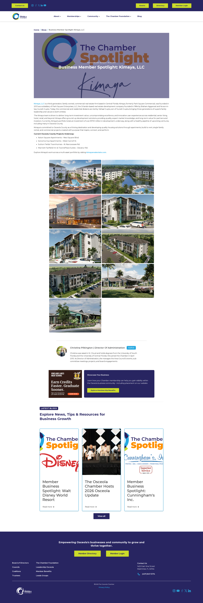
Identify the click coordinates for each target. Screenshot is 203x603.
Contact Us (19, 6)
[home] (19, 16)
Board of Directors (20, 563)
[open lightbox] (75, 177)
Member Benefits (43, 571)
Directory (160, 6)
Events (142, 6)
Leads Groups (42, 576)
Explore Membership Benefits (103, 390)
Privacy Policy (104, 587)
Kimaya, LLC (39, 104)
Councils (16, 567)
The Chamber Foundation (118, 16)
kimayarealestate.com (96, 152)
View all (101, 516)
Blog (139, 16)
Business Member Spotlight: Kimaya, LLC (66, 30)
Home (36, 30)
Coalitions (16, 571)
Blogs (44, 30)
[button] (57, 16)
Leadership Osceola (45, 567)
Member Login (182, 6)
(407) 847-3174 (148, 574)
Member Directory (87, 553)
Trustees (16, 576)
